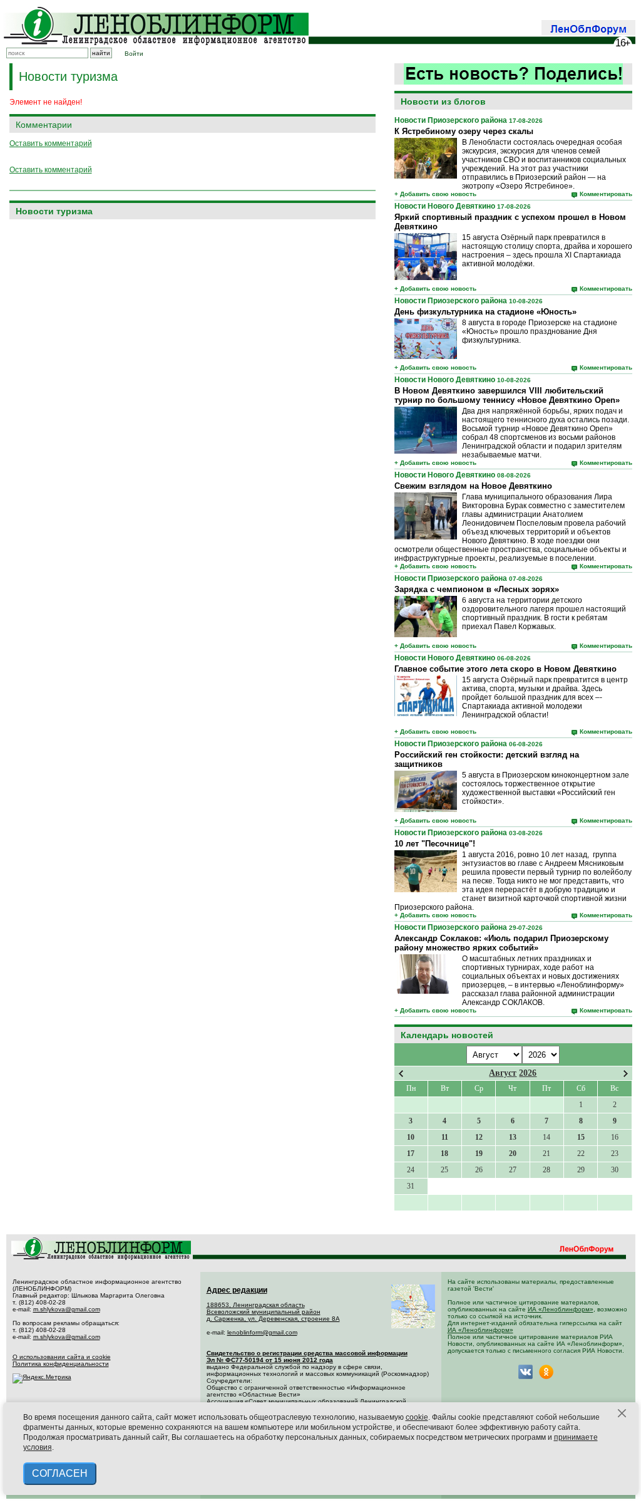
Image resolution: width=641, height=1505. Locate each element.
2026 (527, 1073)
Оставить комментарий (50, 143)
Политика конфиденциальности (61, 1363)
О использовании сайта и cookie (62, 1356)
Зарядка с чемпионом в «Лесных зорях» (476, 589)
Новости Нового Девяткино (444, 206)
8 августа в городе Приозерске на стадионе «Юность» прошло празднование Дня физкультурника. (539, 331)
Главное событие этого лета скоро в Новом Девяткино (505, 669)
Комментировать (606, 193)
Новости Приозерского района (450, 120)
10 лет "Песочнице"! (434, 843)
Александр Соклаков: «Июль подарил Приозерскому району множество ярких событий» (501, 943)
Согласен (60, 1473)
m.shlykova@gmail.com (66, 1309)
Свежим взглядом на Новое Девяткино (473, 486)
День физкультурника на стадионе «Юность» (485, 311)
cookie (417, 1417)
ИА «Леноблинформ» (560, 1309)
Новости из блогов (443, 101)
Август (502, 1073)
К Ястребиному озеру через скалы (463, 131)
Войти (134, 53)
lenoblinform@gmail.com (262, 1332)
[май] (625, 1073)
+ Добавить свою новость (435, 193)
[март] (401, 1073)
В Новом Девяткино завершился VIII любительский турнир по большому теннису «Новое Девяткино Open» (507, 395)
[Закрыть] (622, 1413)
